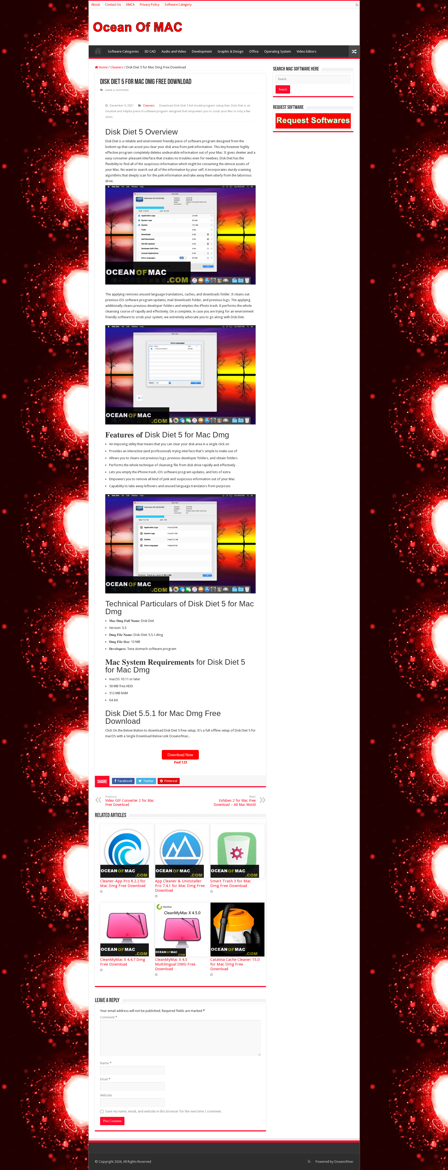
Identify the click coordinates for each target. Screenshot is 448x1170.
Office (253, 51)
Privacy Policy (149, 4)
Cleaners (116, 67)
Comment (108, 1017)
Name (105, 1063)
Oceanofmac (343, 1162)
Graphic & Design (230, 51)
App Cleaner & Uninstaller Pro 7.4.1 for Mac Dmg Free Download (180, 886)
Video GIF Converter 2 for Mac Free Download (129, 801)
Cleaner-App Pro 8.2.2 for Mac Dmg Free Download (123, 883)
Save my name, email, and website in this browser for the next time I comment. (163, 1111)
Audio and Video (174, 51)
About (95, 4)
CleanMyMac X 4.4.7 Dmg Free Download (122, 962)
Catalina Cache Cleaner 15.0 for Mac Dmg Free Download (235, 964)
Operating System (277, 51)
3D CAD (150, 51)
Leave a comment (117, 90)
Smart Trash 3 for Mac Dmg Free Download (230, 883)
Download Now (180, 755)
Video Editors (306, 51)
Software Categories (123, 51)
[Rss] (357, 5)
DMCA (130, 4)
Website (106, 1095)
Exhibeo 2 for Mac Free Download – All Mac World (235, 801)
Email (105, 1079)
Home (98, 50)
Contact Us (113, 4)
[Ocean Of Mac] (138, 26)
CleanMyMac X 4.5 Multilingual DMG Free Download (175, 964)
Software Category (178, 4)
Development (202, 51)
